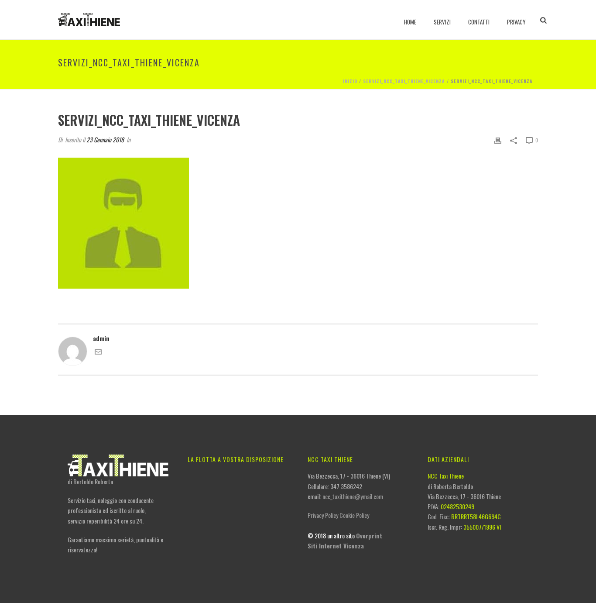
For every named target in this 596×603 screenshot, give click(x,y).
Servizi (442, 21)
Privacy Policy (323, 515)
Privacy (516, 21)
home (410, 21)
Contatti (479, 21)
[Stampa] (497, 139)
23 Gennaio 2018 (105, 139)
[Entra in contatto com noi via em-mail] (98, 352)
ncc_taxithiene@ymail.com (352, 496)
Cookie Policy (354, 515)
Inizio (350, 81)
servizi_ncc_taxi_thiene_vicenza (404, 81)
